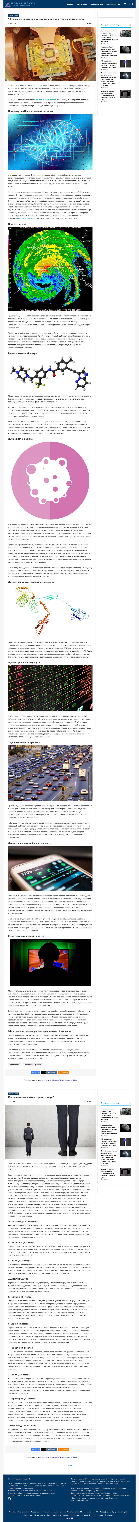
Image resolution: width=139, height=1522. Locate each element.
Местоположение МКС (89, 1512)
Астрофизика (105, 1512)
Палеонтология (53, 1515)
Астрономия (82, 4)
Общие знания (13, 15)
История (84, 1515)
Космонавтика (96, 4)
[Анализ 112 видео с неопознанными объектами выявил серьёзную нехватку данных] (125, 94)
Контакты (12, 1512)
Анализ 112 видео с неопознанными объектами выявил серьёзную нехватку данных (108, 95)
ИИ (119, 4)
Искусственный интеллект (34, 1515)
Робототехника (60, 1512)
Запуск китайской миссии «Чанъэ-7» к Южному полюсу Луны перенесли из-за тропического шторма (109, 51)
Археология (65, 1515)
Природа (92, 1515)
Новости (70, 4)
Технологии (110, 4)
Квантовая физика (33, 1065)
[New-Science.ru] (20, 4)
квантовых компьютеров (45, 100)
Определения (110, 1515)
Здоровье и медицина (121, 1512)
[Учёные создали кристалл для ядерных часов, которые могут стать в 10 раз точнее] (125, 63)
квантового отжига (27, 218)
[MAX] (72, 1518)
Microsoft (15, 1065)
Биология (75, 1515)
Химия (100, 1515)
